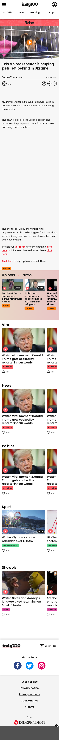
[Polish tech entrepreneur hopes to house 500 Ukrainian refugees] (35, 285)
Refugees (20, 246)
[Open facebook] (18, 666)
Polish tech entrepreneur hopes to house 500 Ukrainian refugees (33, 299)
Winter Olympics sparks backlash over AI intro (19, 539)
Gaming (35, 12)
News (21, 12)
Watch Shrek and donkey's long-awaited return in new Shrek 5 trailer (21, 601)
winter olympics (10, 545)
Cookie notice (29, 700)
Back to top (50, 646)
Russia (51, 308)
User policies (30, 682)
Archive (29, 707)
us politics (7, 367)
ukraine (6, 268)
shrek (5, 609)
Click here (7, 261)
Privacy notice (29, 688)
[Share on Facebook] (44, 83)
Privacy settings (29, 694)
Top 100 (7, 12)
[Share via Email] (55, 83)
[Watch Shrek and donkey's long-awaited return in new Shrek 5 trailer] (23, 583)
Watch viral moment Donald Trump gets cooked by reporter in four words (22, 358)
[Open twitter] (30, 666)
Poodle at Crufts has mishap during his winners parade (12, 297)
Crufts (6, 305)
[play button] (29, 42)
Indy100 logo (30, 4)
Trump (50, 12)
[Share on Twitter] (49, 83)
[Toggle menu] (5, 4)
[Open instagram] (41, 666)
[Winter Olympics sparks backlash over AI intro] (23, 522)
